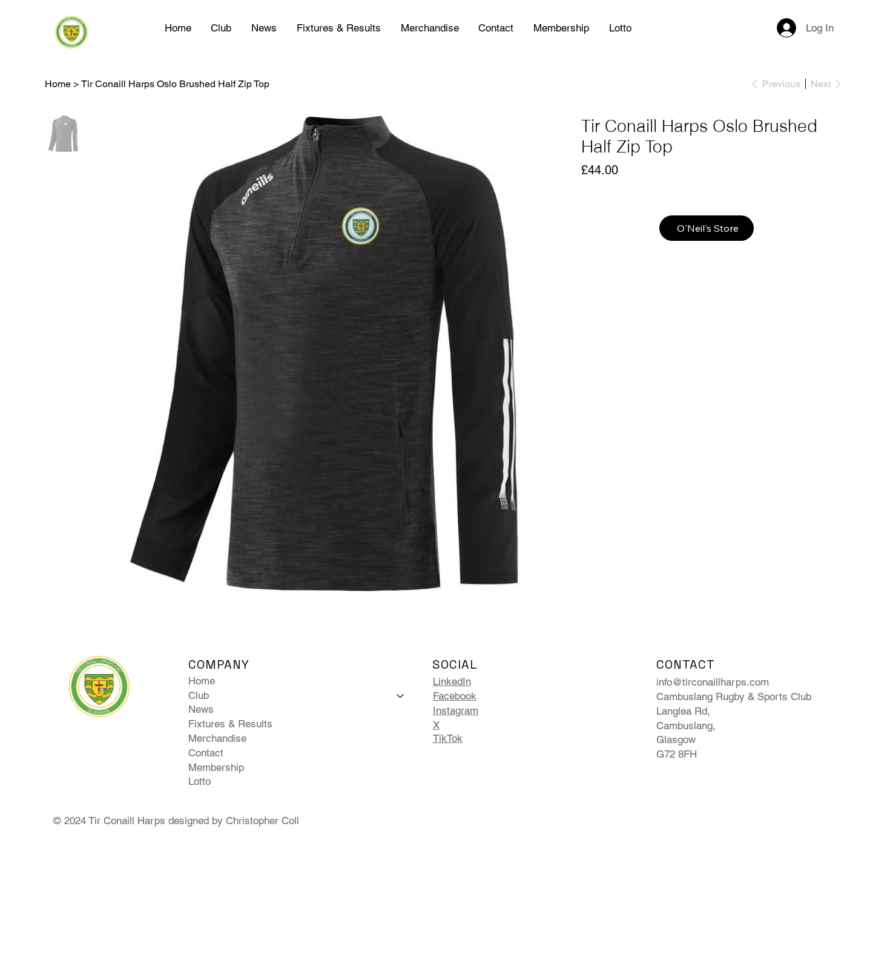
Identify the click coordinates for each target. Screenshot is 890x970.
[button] (221, 28)
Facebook (454, 696)
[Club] (401, 696)
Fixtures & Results (230, 724)
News (201, 709)
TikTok (448, 738)
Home (201, 681)
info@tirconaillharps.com (712, 682)
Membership (216, 767)
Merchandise (217, 738)
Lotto (199, 781)
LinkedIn (452, 681)
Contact (205, 753)
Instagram (455, 710)
